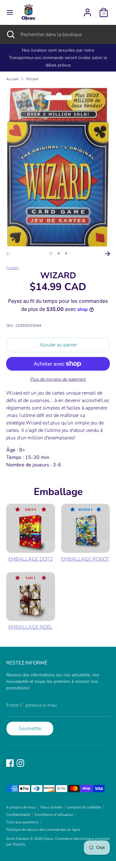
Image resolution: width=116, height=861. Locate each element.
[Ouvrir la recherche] (10, 34)
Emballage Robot (85, 559)
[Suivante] (107, 254)
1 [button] (50, 253)
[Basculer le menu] (10, 12)
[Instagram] (20, 763)
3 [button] (66, 253)
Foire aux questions (22, 822)
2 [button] (59, 253)
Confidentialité (18, 814)
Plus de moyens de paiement (58, 379)
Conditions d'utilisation (54, 814)
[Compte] (87, 10)
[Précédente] (8, 254)
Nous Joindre (51, 807)
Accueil (12, 78)
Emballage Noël (30, 627)
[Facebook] (10, 763)
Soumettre (30, 728)
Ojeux (48, 838)
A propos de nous (21, 807)
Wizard (32, 78)
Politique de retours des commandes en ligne (43, 829)
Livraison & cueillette (84, 807)
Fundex (12, 267)
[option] (58, 167)
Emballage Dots (30, 559)
